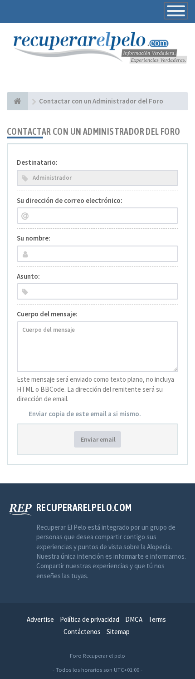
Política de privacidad (89, 619)
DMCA (133, 619)
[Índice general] (17, 101)
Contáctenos (82, 631)
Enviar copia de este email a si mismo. (85, 413)
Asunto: (28, 276)
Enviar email (97, 439)
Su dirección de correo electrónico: (69, 200)
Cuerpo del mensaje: (47, 314)
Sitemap (118, 631)
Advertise (40, 619)
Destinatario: (37, 162)
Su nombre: (33, 238)
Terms (157, 619)
